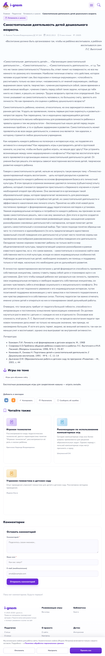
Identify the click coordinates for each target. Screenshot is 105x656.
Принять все (85, 650)
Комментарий (13, 537)
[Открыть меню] (91, 5)
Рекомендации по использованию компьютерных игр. (77, 431)
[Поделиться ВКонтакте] (6, 401)
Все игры (45, 612)
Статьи (7, 632)
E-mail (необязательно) (17, 568)
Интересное (78, 632)
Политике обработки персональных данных (44, 643)
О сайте (45, 632)
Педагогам (16, 13)
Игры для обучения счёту (17, 377)
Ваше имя (12, 557)
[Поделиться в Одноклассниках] (13, 401)
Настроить (52, 650)
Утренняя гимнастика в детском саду (28, 480)
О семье (7, 636)
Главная (6, 13)
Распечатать (47, 400)
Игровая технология (18, 429)
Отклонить (19, 650)
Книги (76, 612)
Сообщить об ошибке (69, 400)
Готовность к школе (31, 13)
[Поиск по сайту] (99, 5)
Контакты (46, 636)
